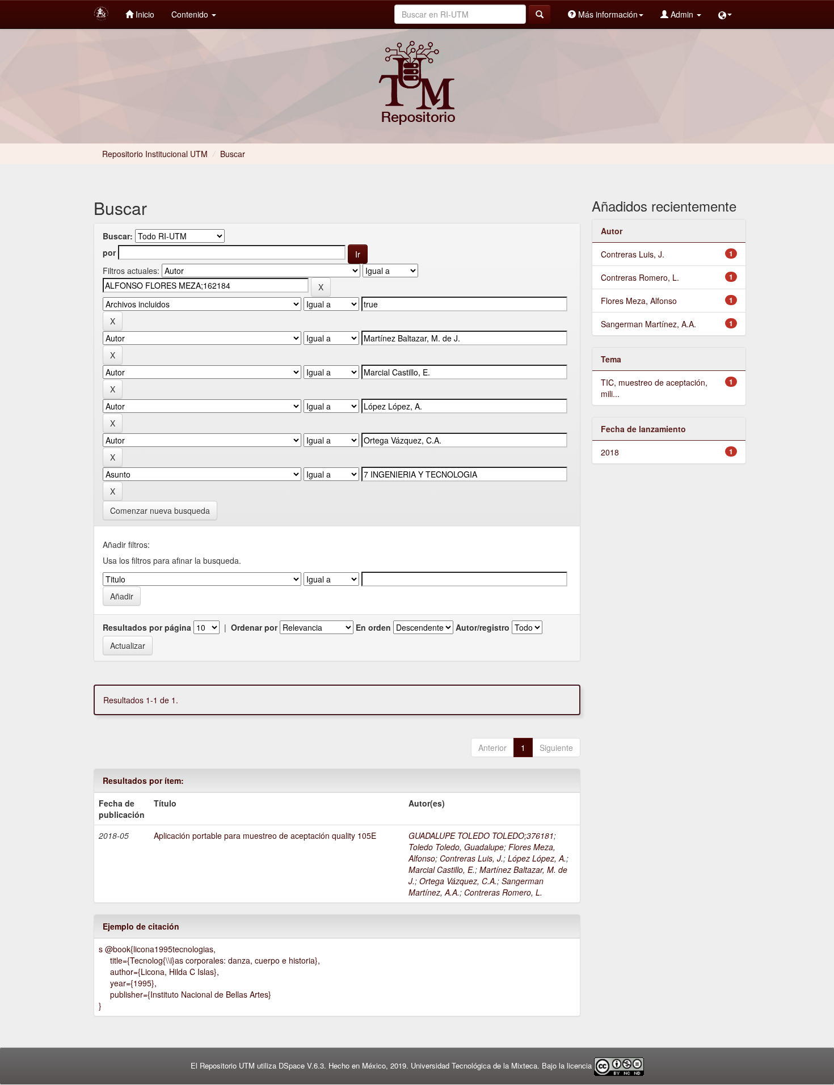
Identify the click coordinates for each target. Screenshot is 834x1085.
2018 (610, 452)
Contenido (190, 14)
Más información (607, 14)
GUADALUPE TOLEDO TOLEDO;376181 (481, 835)
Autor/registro (482, 627)
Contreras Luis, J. (471, 858)
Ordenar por (254, 627)
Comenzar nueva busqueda (160, 510)
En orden (373, 627)
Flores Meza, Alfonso (639, 300)
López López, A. (537, 858)
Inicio (143, 14)
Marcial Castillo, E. (441, 869)
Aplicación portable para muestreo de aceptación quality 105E (265, 835)
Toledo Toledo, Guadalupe (456, 846)
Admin (682, 14)
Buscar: (118, 236)
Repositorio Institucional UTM (155, 153)
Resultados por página (147, 627)
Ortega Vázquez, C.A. (458, 880)
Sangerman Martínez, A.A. (648, 324)
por (109, 252)
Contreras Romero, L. (503, 892)
